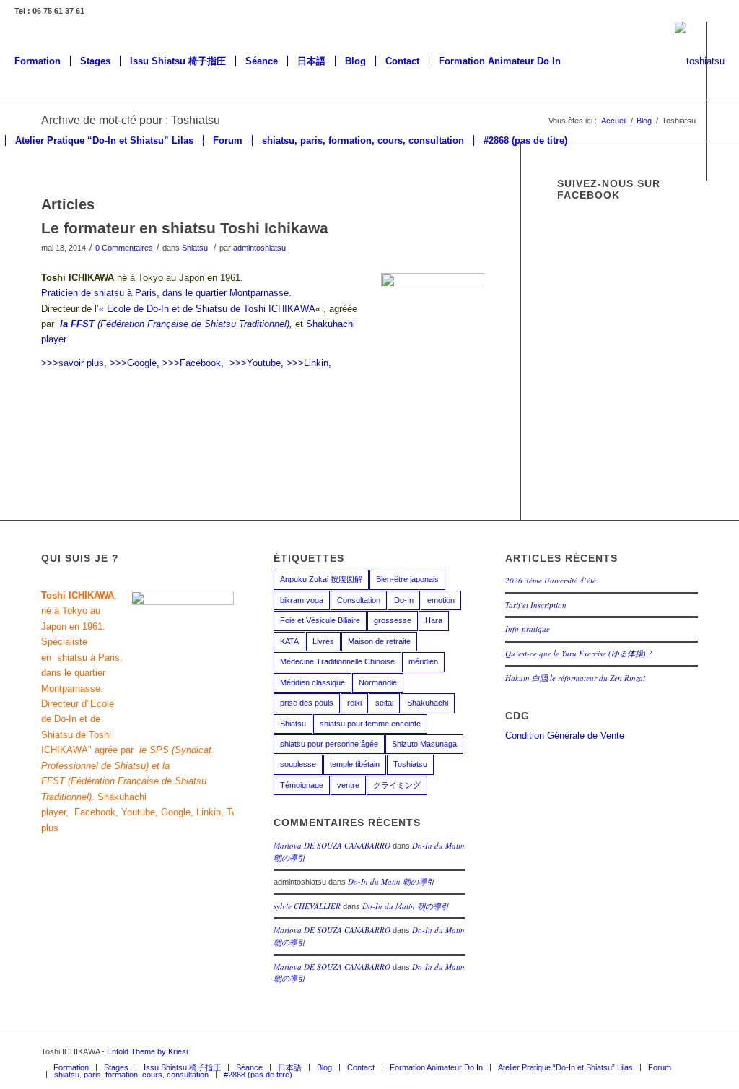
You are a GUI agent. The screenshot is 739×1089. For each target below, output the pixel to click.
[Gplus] (53, 219)
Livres (323, 641)
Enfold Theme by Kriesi (147, 1051)
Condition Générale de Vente (564, 735)
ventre (348, 785)
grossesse (392, 620)
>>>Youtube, (256, 362)
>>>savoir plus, (74, 362)
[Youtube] (74, 219)
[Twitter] (31, 219)
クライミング (397, 785)
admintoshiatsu (259, 247)
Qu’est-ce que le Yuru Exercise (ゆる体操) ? (578, 653)
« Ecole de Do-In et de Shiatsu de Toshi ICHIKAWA (207, 308)
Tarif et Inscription (536, 604)
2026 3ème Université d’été (550, 580)
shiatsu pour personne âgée (329, 743)
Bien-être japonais (407, 579)
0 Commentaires (124, 247)
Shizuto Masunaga (424, 743)
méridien (423, 661)
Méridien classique (312, 682)
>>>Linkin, (309, 362)
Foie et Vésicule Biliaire (320, 620)
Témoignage (301, 785)
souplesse (298, 764)
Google (176, 812)
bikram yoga (301, 600)
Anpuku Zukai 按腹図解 (321, 579)
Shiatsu (195, 247)
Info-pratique (527, 628)
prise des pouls (306, 702)
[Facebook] (600, 1051)
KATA (289, 641)
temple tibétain (355, 764)
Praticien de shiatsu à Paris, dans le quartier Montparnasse (165, 292)
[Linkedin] (96, 219)
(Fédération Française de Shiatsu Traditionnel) (193, 323)
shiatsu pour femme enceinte (370, 723)
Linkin (208, 812)
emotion (441, 600)
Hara (433, 620)
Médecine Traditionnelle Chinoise (337, 661)
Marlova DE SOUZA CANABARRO (332, 845)
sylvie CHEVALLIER (307, 906)
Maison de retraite (379, 641)
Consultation (358, 600)
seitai (384, 702)
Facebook (94, 812)
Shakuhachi (427, 702)
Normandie (378, 682)
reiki (354, 702)
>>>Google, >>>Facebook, (167, 362)
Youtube (138, 812)
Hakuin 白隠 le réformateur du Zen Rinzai (575, 677)
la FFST (77, 323)
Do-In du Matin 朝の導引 (391, 881)
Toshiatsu (410, 764)
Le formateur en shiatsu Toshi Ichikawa (184, 228)
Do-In (404, 600)
